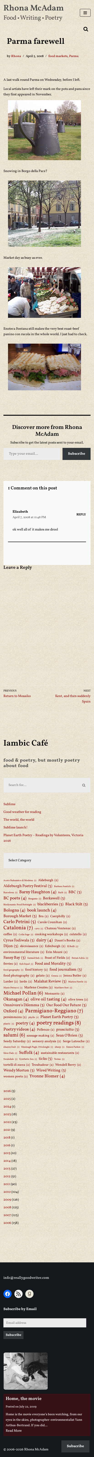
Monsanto (54, 993)
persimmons (14, 1017)
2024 (7, 1106)
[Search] (85, 28)
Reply (81, 514)
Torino (59, 1059)
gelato (43, 975)
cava (39, 928)
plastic (8, 1024)
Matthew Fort (63, 988)
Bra (43, 916)
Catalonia (18, 928)
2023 (7, 1114)
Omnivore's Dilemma (23, 1005)
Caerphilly (60, 916)
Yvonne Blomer (47, 1076)
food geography (13, 970)
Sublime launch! (15, 827)
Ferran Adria (80, 958)
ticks (45, 1058)
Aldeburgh (48, 880)
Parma (73, 56)
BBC (74, 892)
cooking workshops (51, 934)
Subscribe (76, 453)
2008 (7, 1207)
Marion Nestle (77, 982)
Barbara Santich (64, 886)
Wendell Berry (68, 1065)
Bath (62, 892)
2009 (7, 1199)
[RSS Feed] (18, 1294)
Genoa (56, 976)
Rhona (16, 56)
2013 (6, 1168)
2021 (6, 1130)
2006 (7, 1223)
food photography (18, 975)
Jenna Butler (74, 975)
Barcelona (10, 892)
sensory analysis (46, 1041)
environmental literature (23, 952)
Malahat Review (50, 981)
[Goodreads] (29, 1294)
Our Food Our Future (66, 1005)
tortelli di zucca (16, 1065)
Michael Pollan (23, 993)
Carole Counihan (52, 922)
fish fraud (26, 964)
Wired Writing (51, 1070)
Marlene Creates (38, 987)
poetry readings (59, 1023)
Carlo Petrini (19, 922)
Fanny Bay (14, 957)
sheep (59, 1047)
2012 (6, 1176)
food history (36, 969)
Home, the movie (24, 1399)
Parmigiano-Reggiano (54, 1011)
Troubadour (42, 1065)
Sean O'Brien (69, 1035)
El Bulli (72, 946)
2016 (6, 1145)
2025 (7, 1099)
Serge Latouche (76, 1041)
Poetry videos (19, 1029)
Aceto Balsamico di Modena (19, 880)
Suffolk (29, 1052)
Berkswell (54, 898)
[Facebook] (7, 1294)
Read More (14, 1430)
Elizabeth (20, 511)
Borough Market (20, 916)
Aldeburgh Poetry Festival (27, 886)
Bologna (14, 910)
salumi (14, 1035)
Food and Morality (53, 963)
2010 (7, 1192)
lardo (26, 981)
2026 (7, 1091)
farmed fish (35, 958)
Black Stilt (76, 904)
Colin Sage (26, 934)
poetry (25, 1023)
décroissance (31, 946)
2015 (6, 1153)
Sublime (9, 804)
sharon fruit (11, 1047)
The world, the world (18, 819)
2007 (7, 1215)
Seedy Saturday (17, 1041)
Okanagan (16, 999)
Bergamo (34, 899)
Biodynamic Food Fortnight (19, 904)
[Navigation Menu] (85, 13)
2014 (7, 1161)
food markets (58, 56)
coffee (10, 934)
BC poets (14, 898)
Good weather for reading (22, 812)
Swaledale (10, 1059)
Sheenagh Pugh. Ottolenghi (37, 1047)
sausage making (40, 1035)
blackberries (50, 904)
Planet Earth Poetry (59, 1017)
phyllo (33, 1017)
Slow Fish (10, 1053)
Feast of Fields (57, 958)
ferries (10, 963)
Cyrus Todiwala (18, 940)
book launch (41, 910)
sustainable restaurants (60, 1053)
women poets (15, 1076)
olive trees (78, 999)
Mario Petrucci (12, 988)
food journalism (66, 969)
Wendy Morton (18, 1070)
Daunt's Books (67, 940)
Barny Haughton (37, 892)
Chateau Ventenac (60, 928)
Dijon (10, 946)
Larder (10, 981)
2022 (7, 1122)
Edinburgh (55, 946)
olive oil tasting (48, 999)
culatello (78, 934)
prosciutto (67, 1029)
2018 (6, 1137)
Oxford (13, 1011)
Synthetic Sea (28, 1059)
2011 (6, 1184)
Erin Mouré (56, 952)
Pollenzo (45, 1029)
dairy (44, 940)
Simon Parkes (75, 1047)
